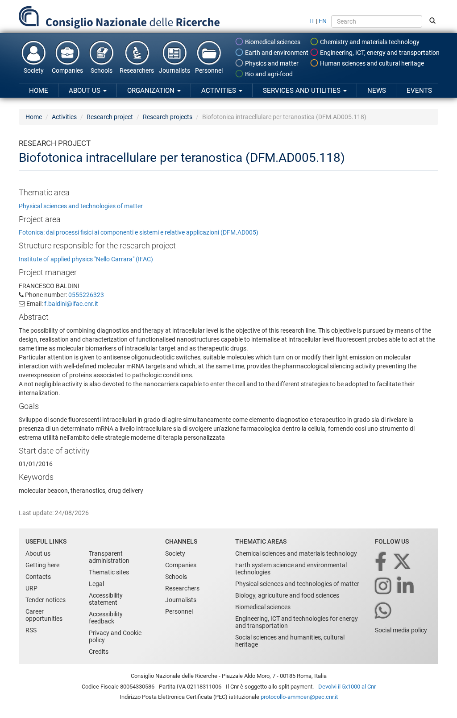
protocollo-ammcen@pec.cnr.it (299, 696)
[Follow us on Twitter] (403, 562)
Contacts (38, 576)
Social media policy (401, 630)
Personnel (209, 70)
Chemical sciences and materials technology (296, 553)
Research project (110, 116)
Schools (101, 70)
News (376, 91)
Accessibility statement (106, 599)
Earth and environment (276, 52)
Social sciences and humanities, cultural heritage (290, 641)
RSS (31, 630)
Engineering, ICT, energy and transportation (379, 52)
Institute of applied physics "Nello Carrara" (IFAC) (86, 259)
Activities (219, 91)
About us (85, 91)
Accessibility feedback (106, 618)
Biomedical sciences (272, 41)
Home (38, 91)
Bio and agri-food (268, 74)
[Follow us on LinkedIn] (406, 587)
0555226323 (86, 294)
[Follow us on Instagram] (384, 587)
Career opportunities (43, 615)
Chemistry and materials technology (369, 41)
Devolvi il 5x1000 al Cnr (347, 686)
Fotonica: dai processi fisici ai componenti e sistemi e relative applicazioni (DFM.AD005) (138, 232)
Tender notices (45, 599)
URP (31, 588)
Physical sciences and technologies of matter (81, 206)
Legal (96, 583)
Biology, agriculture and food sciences (287, 595)
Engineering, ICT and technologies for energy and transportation (296, 622)
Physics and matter (271, 63)
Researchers (137, 70)
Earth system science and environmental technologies (291, 568)
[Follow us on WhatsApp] (384, 611)
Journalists (174, 70)
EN (323, 21)
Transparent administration (109, 557)
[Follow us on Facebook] (381, 562)
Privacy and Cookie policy (115, 636)
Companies (67, 70)
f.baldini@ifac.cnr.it (71, 303)
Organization (151, 91)
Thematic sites (109, 572)
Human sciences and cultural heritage (371, 63)
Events (419, 91)
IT (312, 21)
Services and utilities (302, 91)
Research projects (167, 116)
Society (34, 70)
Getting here (42, 565)
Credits (98, 651)
